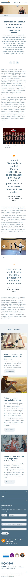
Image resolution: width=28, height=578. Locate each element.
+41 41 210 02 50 (11, 543)
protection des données (10, 576)
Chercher (5, 533)
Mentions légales (12, 566)
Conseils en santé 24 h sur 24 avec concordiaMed (14, 540)
